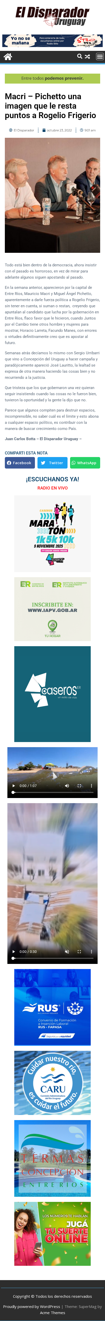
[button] (20, 463)
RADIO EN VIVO (52, 488)
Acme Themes (52, 1312)
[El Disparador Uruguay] (7, 56)
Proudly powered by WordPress (31, 1306)
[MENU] (100, 56)
